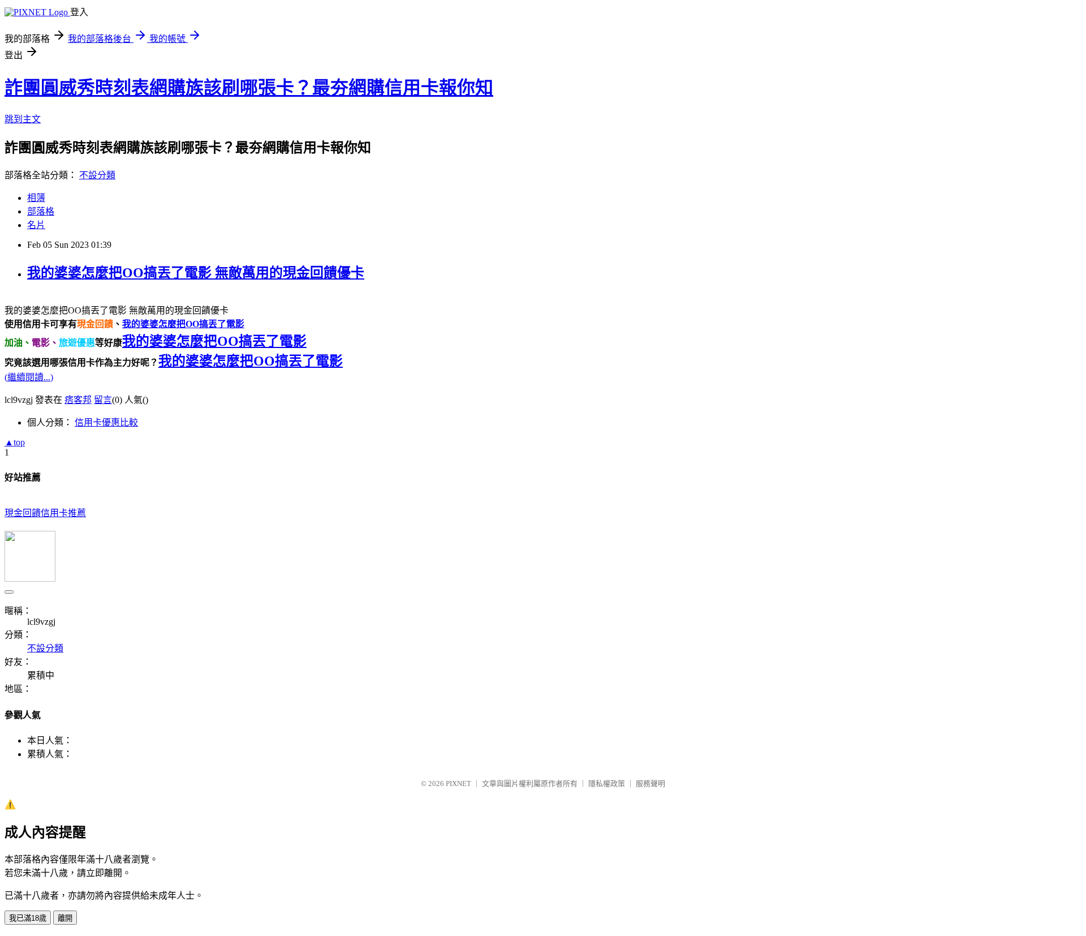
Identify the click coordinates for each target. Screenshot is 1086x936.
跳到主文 (23, 119)
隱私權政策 (606, 783)
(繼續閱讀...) (29, 377)
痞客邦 (78, 400)
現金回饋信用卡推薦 (45, 513)
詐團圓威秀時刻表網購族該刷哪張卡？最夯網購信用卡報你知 (249, 88)
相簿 (36, 198)
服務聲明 (650, 783)
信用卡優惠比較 (106, 422)
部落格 (40, 211)
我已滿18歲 (27, 918)
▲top (15, 442)
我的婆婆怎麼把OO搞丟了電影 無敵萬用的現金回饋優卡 (195, 272)
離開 (65, 918)
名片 (36, 225)
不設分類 (97, 175)
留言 (103, 400)
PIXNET (458, 783)
